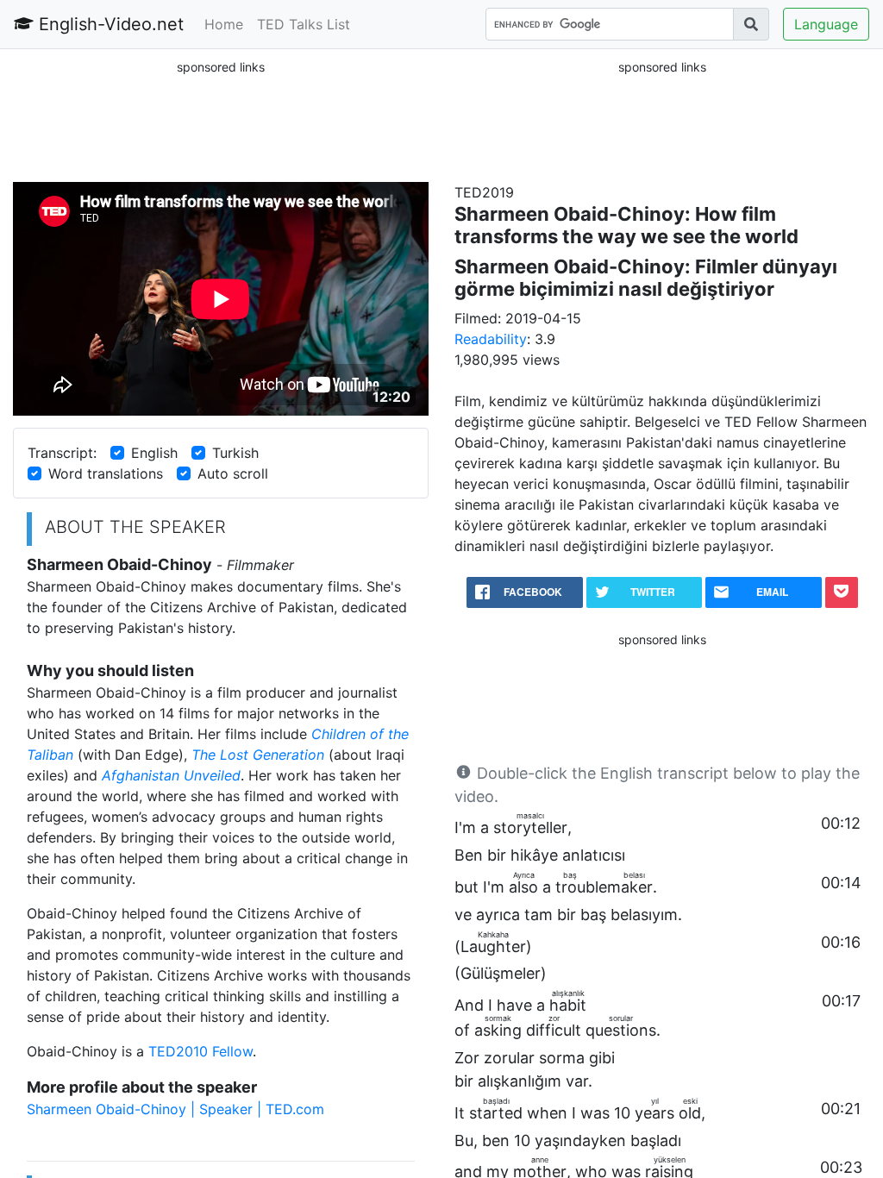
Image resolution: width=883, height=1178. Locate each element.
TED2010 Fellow (200, 1051)
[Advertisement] (221, 120)
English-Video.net (109, 24)
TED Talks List (303, 24)
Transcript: (62, 452)
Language (826, 24)
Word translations (105, 473)
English (154, 452)
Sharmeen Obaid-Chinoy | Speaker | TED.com (175, 1109)
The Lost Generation (257, 754)
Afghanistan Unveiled (171, 775)
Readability (490, 339)
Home (223, 24)
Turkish (235, 452)
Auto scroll (232, 473)
